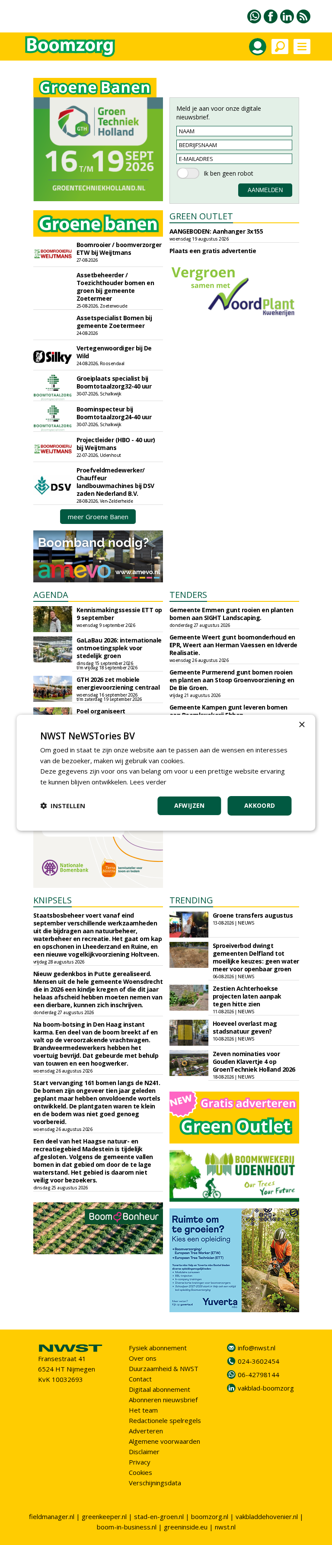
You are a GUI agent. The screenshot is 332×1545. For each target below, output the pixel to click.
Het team (143, 1410)
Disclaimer (144, 1451)
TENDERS (188, 595)
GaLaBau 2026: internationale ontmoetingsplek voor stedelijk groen (119, 648)
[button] (62, 805)
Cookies (140, 1472)
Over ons (142, 1358)
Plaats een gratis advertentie (212, 251)
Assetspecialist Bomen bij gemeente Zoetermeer (114, 322)
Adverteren (146, 1430)
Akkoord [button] (259, 805)
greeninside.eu (186, 1527)
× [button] (301, 724)
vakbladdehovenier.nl (267, 1516)
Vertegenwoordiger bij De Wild (114, 352)
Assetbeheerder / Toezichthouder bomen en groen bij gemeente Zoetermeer (115, 286)
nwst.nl (225, 1527)
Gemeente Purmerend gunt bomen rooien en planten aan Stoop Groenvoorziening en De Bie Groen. (231, 680)
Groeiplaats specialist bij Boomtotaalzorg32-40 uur (114, 382)
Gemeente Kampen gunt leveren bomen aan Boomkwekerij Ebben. (228, 711)
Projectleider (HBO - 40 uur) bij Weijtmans (116, 444)
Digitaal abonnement (159, 1389)
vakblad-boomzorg (266, 1388)
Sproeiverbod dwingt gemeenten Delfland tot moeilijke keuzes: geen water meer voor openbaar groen (256, 957)
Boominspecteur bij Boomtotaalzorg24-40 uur (114, 413)
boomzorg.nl (209, 1516)
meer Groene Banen (98, 516)
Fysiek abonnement (158, 1347)
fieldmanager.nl (51, 1516)
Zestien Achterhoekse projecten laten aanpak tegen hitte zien (247, 996)
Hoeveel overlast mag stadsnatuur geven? (245, 1027)
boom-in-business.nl (126, 1527)
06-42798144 (258, 1374)
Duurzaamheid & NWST (163, 1368)
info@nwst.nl (256, 1347)
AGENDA (50, 595)
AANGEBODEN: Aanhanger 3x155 (216, 231)
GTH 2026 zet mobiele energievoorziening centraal (118, 683)
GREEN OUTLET (201, 216)
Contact (140, 1379)
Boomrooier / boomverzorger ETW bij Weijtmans (119, 249)
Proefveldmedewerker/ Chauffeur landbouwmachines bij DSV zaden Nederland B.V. (115, 482)
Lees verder (148, 781)
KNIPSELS (52, 900)
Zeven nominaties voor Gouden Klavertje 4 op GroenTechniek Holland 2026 (254, 1061)
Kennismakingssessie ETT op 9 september (119, 614)
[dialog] (165, 772)
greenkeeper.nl (104, 1516)
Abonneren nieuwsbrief (163, 1399)
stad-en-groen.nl (159, 1516)
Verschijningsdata (155, 1482)
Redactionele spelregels (165, 1420)
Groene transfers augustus (253, 915)
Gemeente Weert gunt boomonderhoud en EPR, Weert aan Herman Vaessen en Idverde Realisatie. (233, 645)
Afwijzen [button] (189, 805)
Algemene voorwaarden (164, 1441)
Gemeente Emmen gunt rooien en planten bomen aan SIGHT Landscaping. (231, 614)
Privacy (139, 1462)
